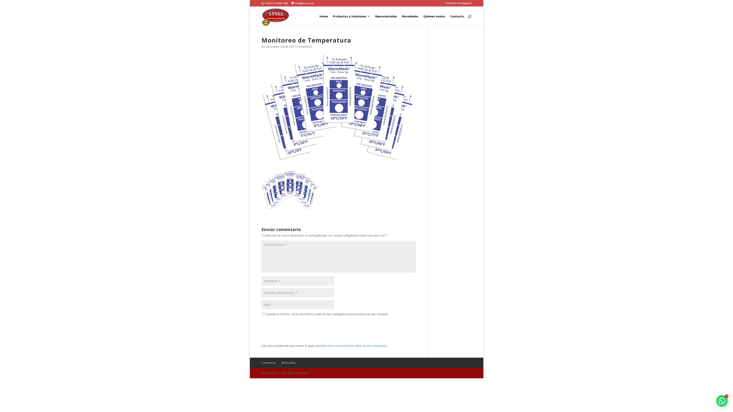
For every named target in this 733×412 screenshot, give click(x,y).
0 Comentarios (304, 46)
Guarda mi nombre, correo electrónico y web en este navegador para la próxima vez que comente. (327, 314)
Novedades (410, 16)
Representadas (386, 16)
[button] (722, 401)
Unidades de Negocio (458, 3)
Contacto (457, 16)
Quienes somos (434, 16)
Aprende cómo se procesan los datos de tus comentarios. (352, 346)
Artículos (288, 363)
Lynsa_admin (272, 46)
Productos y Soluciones (349, 16)
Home (324, 16)
